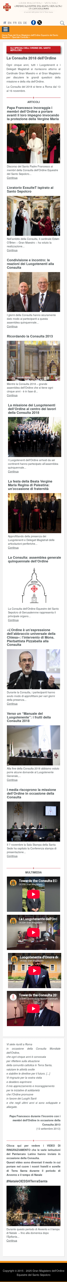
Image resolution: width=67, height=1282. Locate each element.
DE (25, 23)
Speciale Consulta (20, 37)
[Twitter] (39, 22)
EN (9, 23)
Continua (12, 178)
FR (15, 23)
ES (20, 23)
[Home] (33, 13)
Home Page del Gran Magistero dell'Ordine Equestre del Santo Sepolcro (30, 36)
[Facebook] (33, 22)
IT (5, 23)
